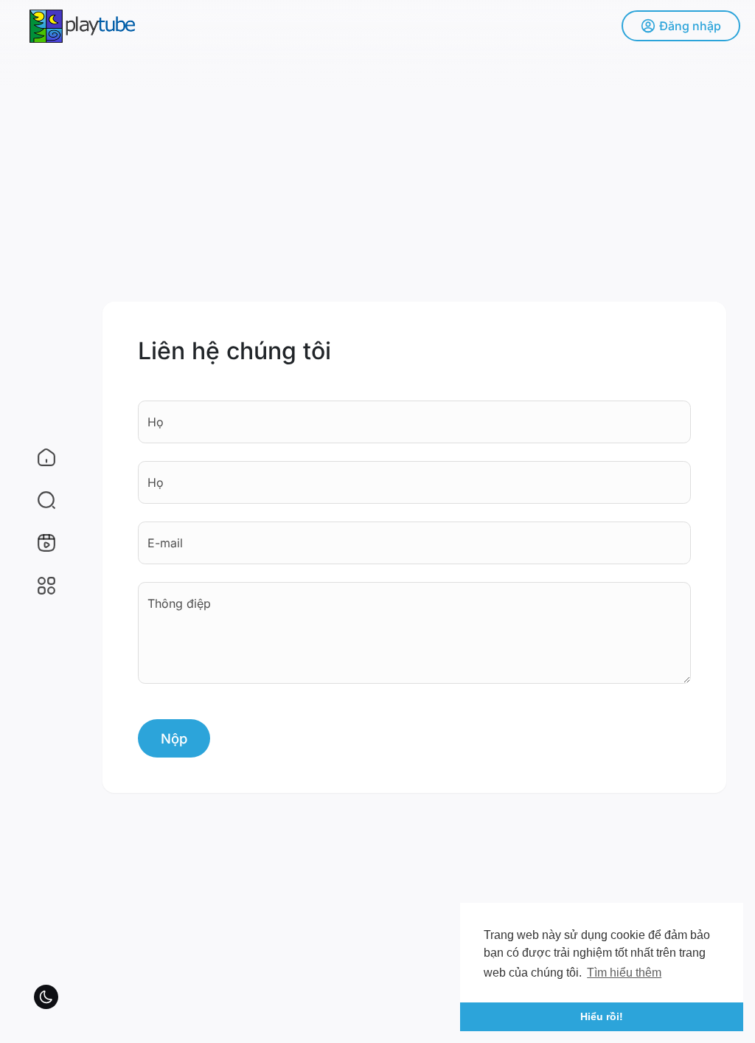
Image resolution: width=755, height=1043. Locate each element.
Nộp (174, 738)
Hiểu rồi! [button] (601, 1016)
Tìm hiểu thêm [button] (624, 972)
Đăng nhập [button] (690, 25)
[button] (37, 500)
